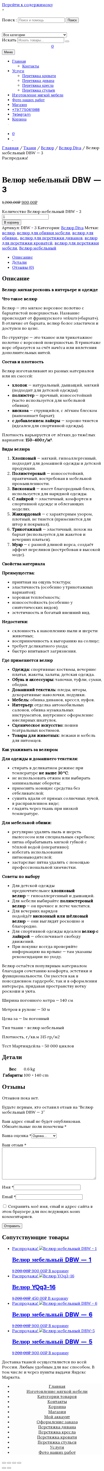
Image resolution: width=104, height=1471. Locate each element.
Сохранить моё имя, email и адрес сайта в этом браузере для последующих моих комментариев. (47, 1211)
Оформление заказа (57, 1421)
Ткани (29, 147)
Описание (22, 257)
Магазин (19, 104)
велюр (8, 232)
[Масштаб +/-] (19, 1463)
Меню (8, 52)
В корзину (11, 222)
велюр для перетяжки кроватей (49, 240)
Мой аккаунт (57, 1416)
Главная (19, 61)
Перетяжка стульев (38, 90)
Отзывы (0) (23, 267)
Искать (9, 39)
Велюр (47, 147)
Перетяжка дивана (38, 80)
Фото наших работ (28, 99)
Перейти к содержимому (27, 4)
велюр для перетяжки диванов (51, 237)
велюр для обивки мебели (43, 232)
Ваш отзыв (14, 1144)
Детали (19, 262)
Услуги (18, 71)
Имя (8, 1187)
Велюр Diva (70, 147)
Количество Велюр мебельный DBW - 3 (41, 211)
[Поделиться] (9, 1463)
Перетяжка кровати (39, 75)
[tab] (57, 257)
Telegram (21, 114)
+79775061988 (26, 109)
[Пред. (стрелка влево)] (4, 1468)
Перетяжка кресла (38, 85)
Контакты (30, 66)
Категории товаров (57, 1396)
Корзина (19, 119)
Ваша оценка (16, 1135)
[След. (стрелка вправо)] (9, 1468)
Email (9, 1196)
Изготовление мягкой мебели (37, 95)
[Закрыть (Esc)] (4, 1463)
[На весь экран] (14, 1463)
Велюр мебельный (37, 247)
